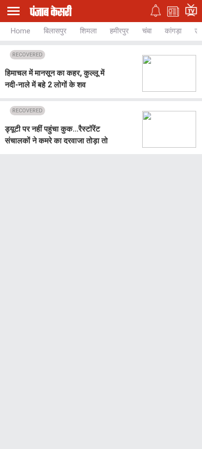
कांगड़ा (173, 30)
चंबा (147, 30)
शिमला (88, 30)
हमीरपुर (119, 30)
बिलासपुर (55, 30)
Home (20, 30)
